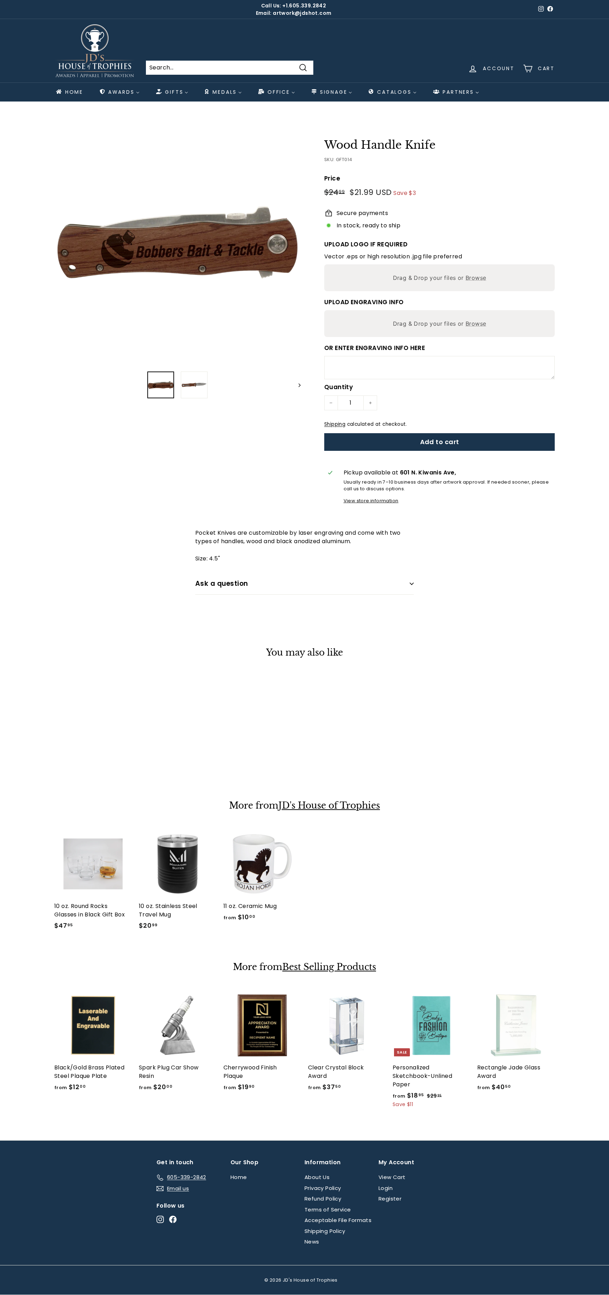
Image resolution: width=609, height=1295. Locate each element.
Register (390, 1198)
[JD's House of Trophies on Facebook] (173, 1219)
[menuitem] (69, 92)
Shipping (334, 424)
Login (386, 1188)
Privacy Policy (322, 1188)
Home (238, 1177)
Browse (476, 277)
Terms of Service (327, 1209)
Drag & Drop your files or (439, 277)
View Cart (392, 1177)
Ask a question (221, 583)
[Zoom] (177, 242)
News (311, 1241)
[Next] (296, 385)
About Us (317, 1177)
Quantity (338, 387)
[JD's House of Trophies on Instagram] (160, 1219)
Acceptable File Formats (337, 1220)
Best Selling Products (329, 967)
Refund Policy (322, 1198)
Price (332, 178)
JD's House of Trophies (329, 805)
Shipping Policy (324, 1231)
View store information (371, 501)
